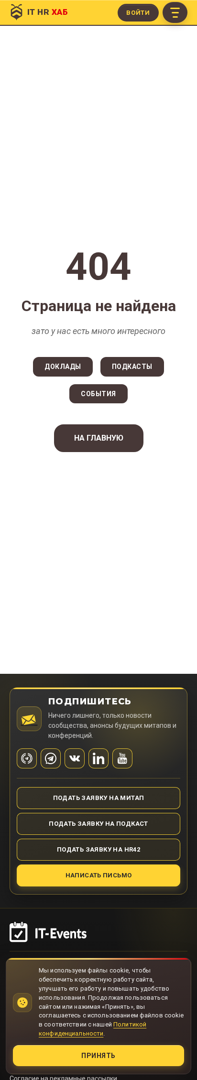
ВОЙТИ (138, 12)
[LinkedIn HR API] (98, 758)
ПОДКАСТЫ (132, 366)
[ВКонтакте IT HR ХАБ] (75, 758)
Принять (98, 1055)
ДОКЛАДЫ (62, 366)
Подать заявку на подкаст (98, 823)
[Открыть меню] (175, 12)
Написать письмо (99, 875)
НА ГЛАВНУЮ (98, 438)
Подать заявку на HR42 (98, 849)
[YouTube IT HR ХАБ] (122, 758)
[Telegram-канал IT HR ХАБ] (27, 758)
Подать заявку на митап (98, 797)
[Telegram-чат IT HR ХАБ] (51, 758)
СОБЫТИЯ (98, 394)
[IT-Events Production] (98, 936)
